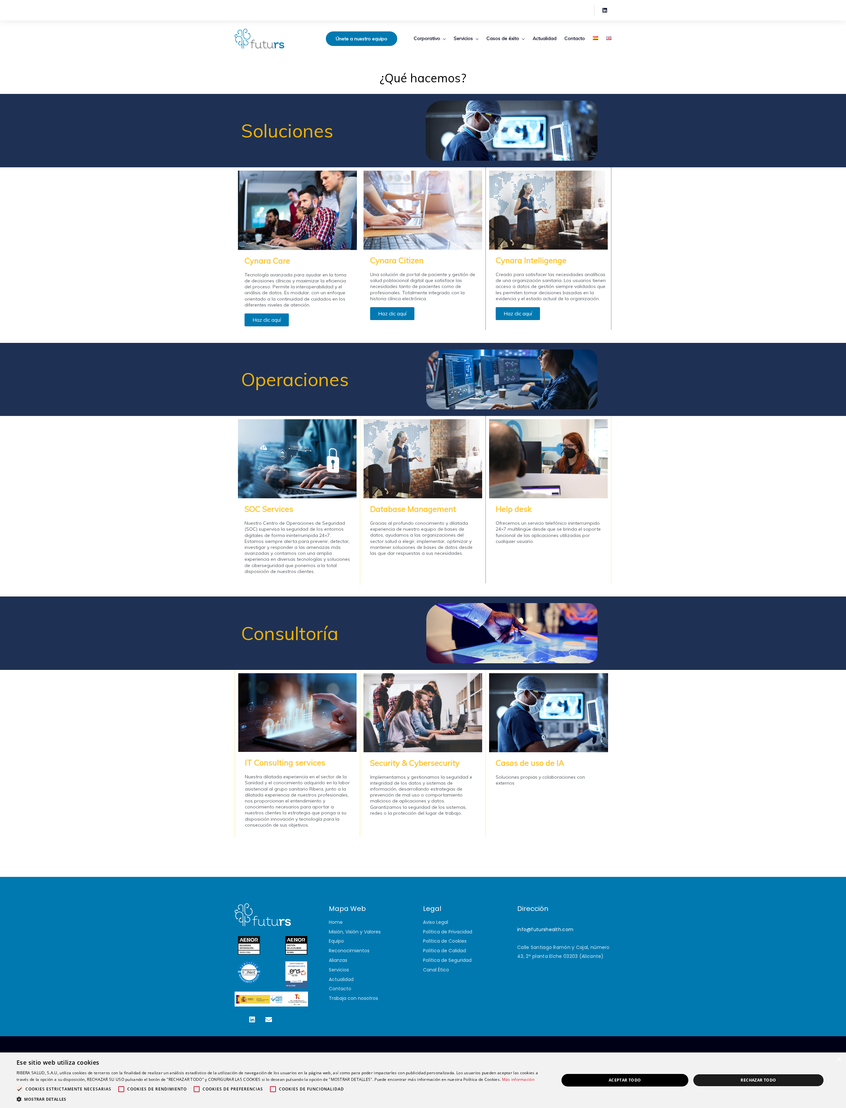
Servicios (463, 38)
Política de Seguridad (447, 960)
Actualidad (545, 38)
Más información (518, 1079)
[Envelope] (268, 1019)
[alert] (423, 1080)
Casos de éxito (502, 38)
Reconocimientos (349, 950)
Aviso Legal (435, 922)
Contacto (574, 38)
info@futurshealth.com (545, 929)
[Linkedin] (604, 10)
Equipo (336, 941)
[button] (280, 1099)
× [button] (838, 1059)
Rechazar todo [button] (758, 1080)
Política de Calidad (444, 950)
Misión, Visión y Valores (355, 931)
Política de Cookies (445, 941)
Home (336, 922)
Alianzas (338, 960)
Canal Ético (436, 969)
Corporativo (427, 38)
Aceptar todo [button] (625, 1080)
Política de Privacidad (447, 931)
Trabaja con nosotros (353, 998)
